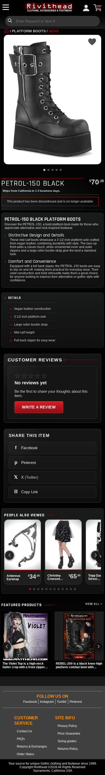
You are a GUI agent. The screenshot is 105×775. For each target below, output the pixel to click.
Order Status (25, 754)
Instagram (47, 702)
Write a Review (39, 407)
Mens (54, 31)
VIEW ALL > (93, 604)
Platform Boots (29, 31)
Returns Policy (68, 749)
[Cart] (97, 8)
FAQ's (21, 739)
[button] (95, 555)
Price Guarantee (69, 733)
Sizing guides (67, 741)
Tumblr (62, 702)
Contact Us (24, 731)
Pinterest (76, 702)
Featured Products (21, 605)
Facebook (30, 702)
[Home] (6, 31)
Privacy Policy (67, 726)
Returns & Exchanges (32, 746)
